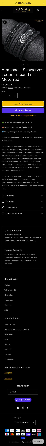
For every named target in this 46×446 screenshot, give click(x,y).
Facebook (8, 379)
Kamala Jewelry (19, 442)
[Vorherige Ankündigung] (2, 3)
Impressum (8, 300)
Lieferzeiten (8, 295)
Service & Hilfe (10, 324)
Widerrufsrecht (10, 290)
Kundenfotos (9, 359)
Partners (7, 354)
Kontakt (7, 285)
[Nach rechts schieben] (27, 64)
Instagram (8, 373)
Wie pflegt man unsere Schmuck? (17, 329)
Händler (7, 344)
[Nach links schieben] (18, 64)
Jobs (6, 339)
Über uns (7, 305)
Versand (10, 87)
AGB (6, 310)
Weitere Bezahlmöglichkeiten (23, 115)
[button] (2, 10)
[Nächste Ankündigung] (43, 3)
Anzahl (4, 91)
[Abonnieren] (35, 391)
